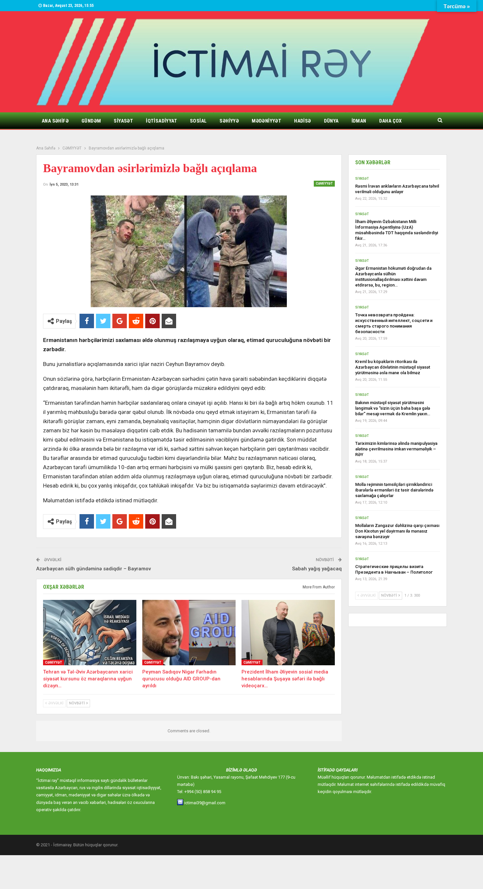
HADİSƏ (302, 121)
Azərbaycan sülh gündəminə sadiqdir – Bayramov (93, 569)
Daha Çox (390, 121)
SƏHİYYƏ (229, 121)
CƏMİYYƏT (324, 183)
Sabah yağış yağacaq (317, 569)
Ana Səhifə (55, 121)
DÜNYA (331, 121)
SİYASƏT (123, 121)
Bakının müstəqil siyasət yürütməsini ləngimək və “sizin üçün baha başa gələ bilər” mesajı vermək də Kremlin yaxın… (392, 408)
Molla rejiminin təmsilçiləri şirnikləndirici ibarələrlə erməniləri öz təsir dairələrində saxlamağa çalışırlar (394, 490)
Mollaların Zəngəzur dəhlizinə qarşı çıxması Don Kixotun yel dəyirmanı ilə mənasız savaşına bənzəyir (397, 531)
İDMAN (359, 121)
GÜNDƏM (91, 121)
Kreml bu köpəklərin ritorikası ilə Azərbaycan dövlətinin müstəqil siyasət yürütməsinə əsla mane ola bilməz (392, 367)
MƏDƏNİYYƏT (266, 121)
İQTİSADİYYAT (161, 121)
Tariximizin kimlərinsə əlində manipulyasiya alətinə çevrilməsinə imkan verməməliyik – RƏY (396, 449)
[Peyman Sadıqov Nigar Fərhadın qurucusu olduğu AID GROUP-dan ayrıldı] (189, 632)
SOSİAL (198, 121)
